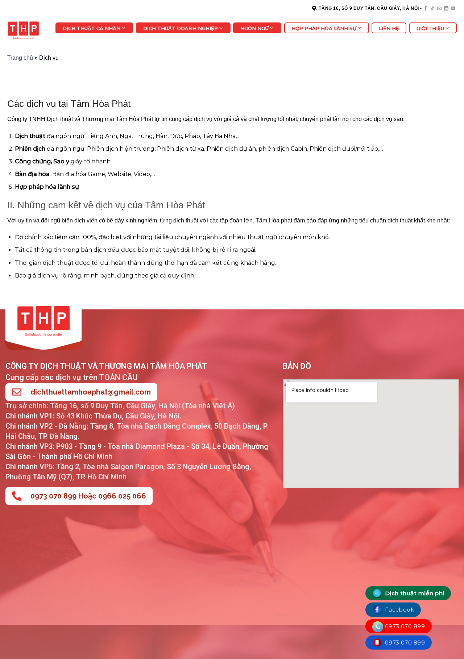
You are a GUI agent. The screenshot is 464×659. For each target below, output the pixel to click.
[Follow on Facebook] (425, 8)
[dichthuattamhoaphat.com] (26, 29)
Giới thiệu (430, 28)
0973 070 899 (404, 626)
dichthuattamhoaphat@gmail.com (90, 392)
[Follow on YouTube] (453, 8)
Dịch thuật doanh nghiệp (180, 28)
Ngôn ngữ (254, 28)
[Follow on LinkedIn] (446, 8)
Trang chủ (20, 58)
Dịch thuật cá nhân (91, 28)
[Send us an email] (439, 8)
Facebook (398, 609)
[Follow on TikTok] (432, 8)
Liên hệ (389, 28)
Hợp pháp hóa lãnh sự (323, 28)
